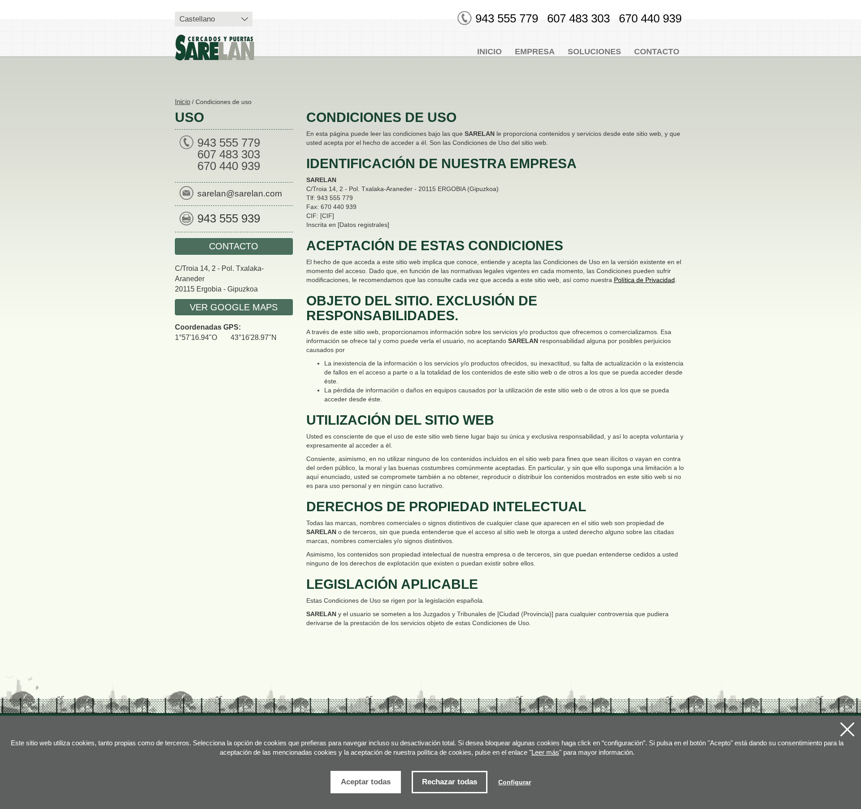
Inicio (489, 51)
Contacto (656, 51)
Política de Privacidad (644, 279)
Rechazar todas (449, 782)
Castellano (197, 19)
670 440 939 (650, 18)
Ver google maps (234, 307)
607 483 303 (578, 18)
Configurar (514, 782)
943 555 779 (506, 18)
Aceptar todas (366, 782)
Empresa (535, 51)
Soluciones (594, 51)
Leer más (545, 752)
